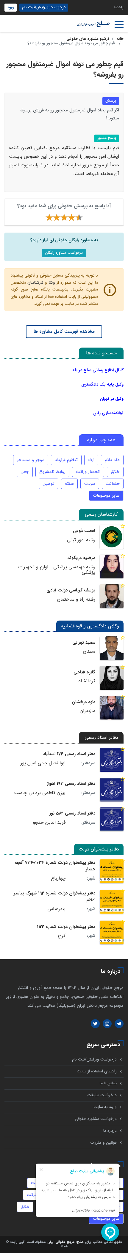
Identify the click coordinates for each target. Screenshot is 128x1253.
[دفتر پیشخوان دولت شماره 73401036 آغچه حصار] (112, 871)
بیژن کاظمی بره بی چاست (39, 793)
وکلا (52, 283)
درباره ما (110, 1131)
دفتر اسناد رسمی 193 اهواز (71, 783)
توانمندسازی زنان (108, 413)
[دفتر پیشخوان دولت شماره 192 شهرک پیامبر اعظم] (112, 902)
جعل (25, 471)
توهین (48, 483)
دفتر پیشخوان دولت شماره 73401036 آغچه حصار (55, 866)
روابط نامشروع (52, 471)
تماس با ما (108, 1083)
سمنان (89, 651)
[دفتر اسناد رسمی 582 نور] (112, 819)
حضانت (113, 483)
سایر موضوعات (106, 495)
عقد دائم (112, 459)
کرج (61, 935)
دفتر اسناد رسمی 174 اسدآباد (69, 754)
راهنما (119, 7)
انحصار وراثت (88, 471)
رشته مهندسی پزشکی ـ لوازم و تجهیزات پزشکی (56, 569)
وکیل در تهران (112, 398)
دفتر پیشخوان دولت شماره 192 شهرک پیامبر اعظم (54, 896)
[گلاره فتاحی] (112, 678)
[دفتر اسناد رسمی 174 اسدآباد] (112, 760)
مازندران (87, 711)
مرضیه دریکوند (81, 557)
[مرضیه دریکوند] (112, 566)
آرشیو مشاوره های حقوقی (88, 39)
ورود (10, 7)
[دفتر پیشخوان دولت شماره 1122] (112, 932)
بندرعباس (56, 909)
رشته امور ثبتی (81, 540)
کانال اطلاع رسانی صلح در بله (98, 370)
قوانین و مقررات (103, 1143)
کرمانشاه (87, 681)
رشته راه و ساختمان (76, 599)
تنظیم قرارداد (66, 459)
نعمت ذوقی (84, 530)
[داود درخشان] (112, 707)
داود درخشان (83, 702)
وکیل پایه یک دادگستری (102, 384)
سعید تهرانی (83, 642)
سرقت (89, 483)
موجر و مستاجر (30, 459)
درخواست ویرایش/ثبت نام (43, 7)
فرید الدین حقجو (49, 822)
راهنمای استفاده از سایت (97, 1071)
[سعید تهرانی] (112, 648)
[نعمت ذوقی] (112, 537)
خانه (120, 39)
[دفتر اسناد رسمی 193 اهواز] (112, 789)
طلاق (115, 471)
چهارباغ (58, 878)
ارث (91, 459)
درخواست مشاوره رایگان (64, 253)
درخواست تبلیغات (102, 1095)
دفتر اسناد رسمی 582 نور (72, 813)
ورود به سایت (105, 1107)
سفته (69, 483)
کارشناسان (35, 283)
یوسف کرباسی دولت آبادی (70, 590)
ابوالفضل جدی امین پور (43, 763)
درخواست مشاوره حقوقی (96, 1119)
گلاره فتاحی (84, 672)
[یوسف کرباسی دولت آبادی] (112, 596)
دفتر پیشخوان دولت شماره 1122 (66, 926)
